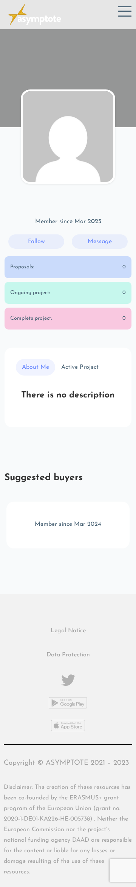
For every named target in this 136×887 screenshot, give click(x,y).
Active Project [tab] (80, 367)
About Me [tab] (35, 367)
